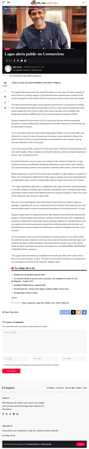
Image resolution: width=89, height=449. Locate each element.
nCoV (53, 303)
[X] (6, 414)
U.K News (60, 388)
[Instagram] (10, 414)
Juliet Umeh (17, 67)
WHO (58, 303)
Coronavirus (31, 303)
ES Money (51, 388)
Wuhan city (65, 303)
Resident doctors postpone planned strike (29, 275)
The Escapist (70, 388)
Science (86, 388)
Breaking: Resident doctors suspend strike (30, 285)
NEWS (7, 49)
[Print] (25, 61)
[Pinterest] (14, 414)
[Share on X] (18, 61)
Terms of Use (46, 444)
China (23, 303)
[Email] (21, 61)
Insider (79, 388)
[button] (80, 444)
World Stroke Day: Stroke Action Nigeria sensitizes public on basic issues (41, 289)
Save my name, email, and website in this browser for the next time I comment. (32, 365)
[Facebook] (3, 414)
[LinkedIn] (17, 414)
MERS (47, 303)
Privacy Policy (33, 444)
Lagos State (40, 303)
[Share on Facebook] (14, 61)
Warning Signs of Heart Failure (26, 293)
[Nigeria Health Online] (44, 2)
